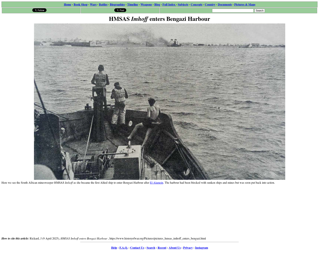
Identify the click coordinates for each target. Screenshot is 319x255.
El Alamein (156, 182)
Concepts (196, 4)
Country (210, 4)
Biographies (117, 4)
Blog (157, 4)
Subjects (183, 4)
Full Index (169, 4)
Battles (103, 4)
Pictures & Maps (244, 4)
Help (114, 247)
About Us (175, 247)
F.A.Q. (123, 247)
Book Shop (81, 4)
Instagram (201, 247)
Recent (162, 247)
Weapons (146, 4)
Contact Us (137, 247)
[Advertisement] (159, 210)
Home (67, 4)
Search (151, 247)
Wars (93, 4)
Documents (225, 4)
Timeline (132, 4)
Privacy (188, 247)
